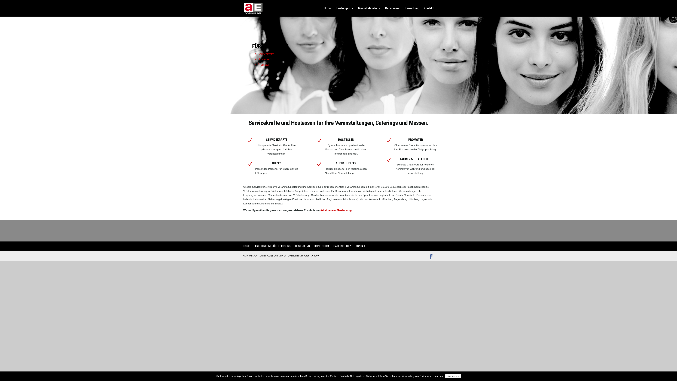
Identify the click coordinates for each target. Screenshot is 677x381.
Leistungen (343, 8)
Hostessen (264, 59)
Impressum (321, 246)
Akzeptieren (453, 376)
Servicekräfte (266, 54)
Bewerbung (412, 8)
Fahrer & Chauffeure (415, 159)
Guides (277, 163)
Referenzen (392, 8)
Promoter (263, 64)
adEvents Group (310, 256)
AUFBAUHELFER (346, 163)
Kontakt (429, 8)
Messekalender (367, 8)
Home (327, 8)
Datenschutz (342, 246)
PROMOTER (415, 139)
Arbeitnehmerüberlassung (336, 210)
